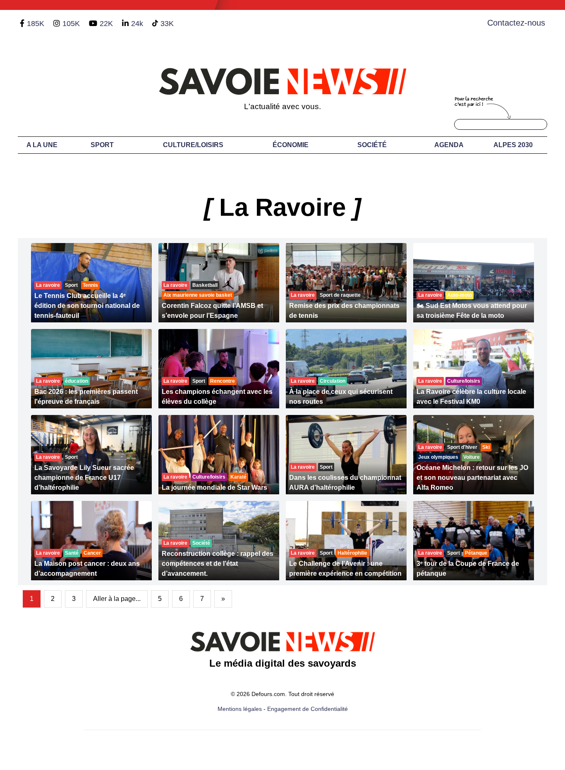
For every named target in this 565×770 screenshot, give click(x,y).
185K (35, 23)
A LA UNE (41, 144)
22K (106, 23)
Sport (102, 144)
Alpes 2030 (513, 144)
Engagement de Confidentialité (307, 709)
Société (372, 144)
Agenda (449, 144)
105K (71, 23)
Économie (291, 144)
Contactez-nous (516, 22)
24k (137, 23)
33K (167, 23)
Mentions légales (240, 709)
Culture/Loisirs (193, 144)
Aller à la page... (117, 598)
